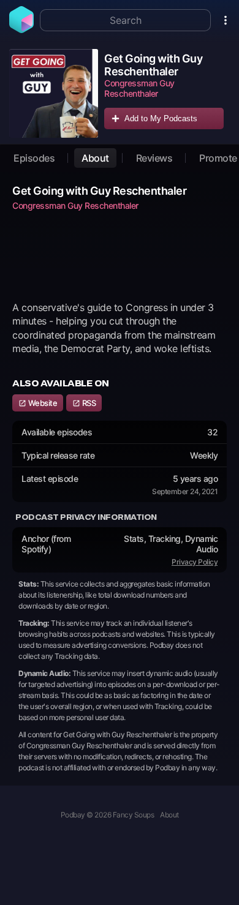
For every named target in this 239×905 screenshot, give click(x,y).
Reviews (154, 158)
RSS (88, 403)
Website (41, 403)
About (95, 158)
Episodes (34, 158)
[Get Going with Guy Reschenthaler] (53, 93)
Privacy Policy (195, 561)
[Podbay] (21, 29)
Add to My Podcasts (160, 118)
